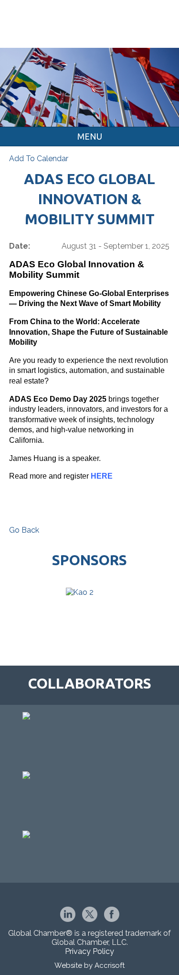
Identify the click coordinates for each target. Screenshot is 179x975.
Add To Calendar (38, 158)
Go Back (24, 530)
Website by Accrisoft (89, 965)
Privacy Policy (89, 951)
